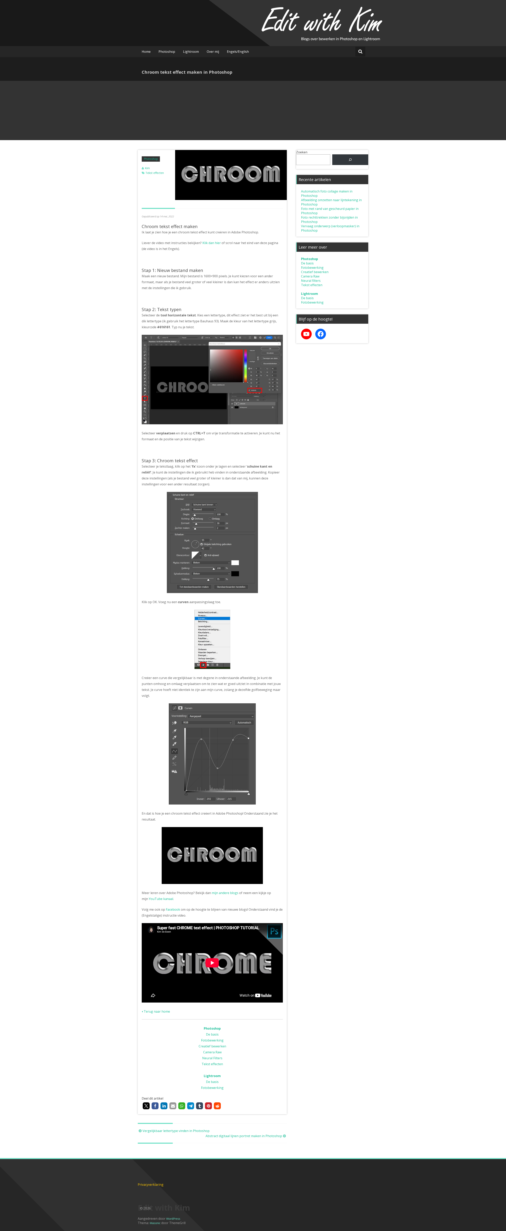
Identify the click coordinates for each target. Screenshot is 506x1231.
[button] (146, 1105)
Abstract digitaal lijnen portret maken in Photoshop (244, 1136)
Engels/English (238, 51)
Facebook (173, 909)
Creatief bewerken (212, 1046)
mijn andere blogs (225, 893)
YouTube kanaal (161, 899)
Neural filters (311, 280)
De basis (212, 1034)
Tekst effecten (154, 173)
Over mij (213, 51)
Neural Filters (212, 1058)
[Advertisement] (253, 110)
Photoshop (167, 51)
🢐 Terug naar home (156, 1011)
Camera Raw (212, 1052)
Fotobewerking (212, 1040)
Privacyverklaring (150, 1184)
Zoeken (301, 152)
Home (146, 51)
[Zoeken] (350, 159)
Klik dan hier (211, 243)
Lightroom (191, 51)
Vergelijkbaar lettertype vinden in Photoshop (176, 1131)
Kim (147, 168)
